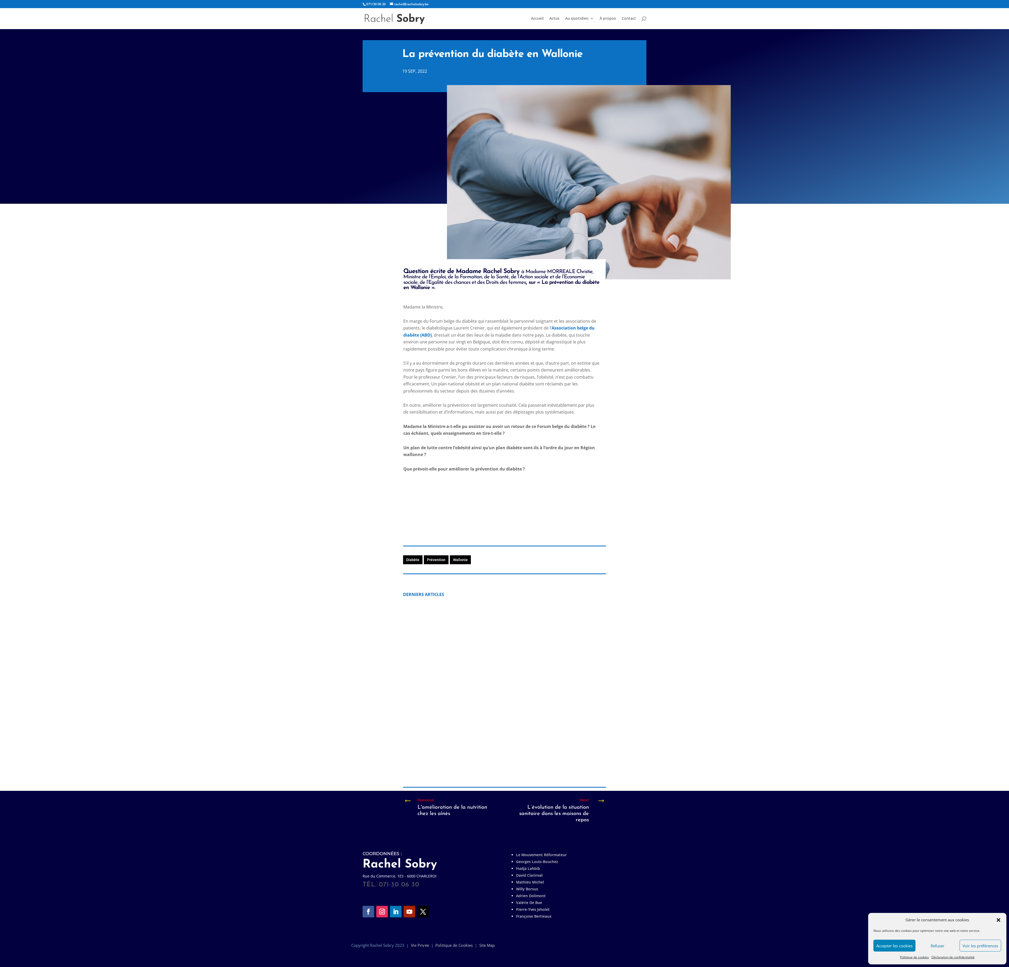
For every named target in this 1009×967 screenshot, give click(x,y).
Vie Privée (420, 945)
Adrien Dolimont (531, 895)
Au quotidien (577, 19)
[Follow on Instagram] (382, 911)
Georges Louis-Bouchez (537, 861)
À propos (608, 19)
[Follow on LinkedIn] (395, 911)
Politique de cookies (914, 957)
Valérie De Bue (529, 902)
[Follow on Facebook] (368, 911)
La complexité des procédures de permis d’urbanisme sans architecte (486, 757)
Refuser (937, 945)
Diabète (412, 560)
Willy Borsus (527, 888)
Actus (554, 19)
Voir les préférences (980, 945)
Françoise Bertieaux (534, 916)
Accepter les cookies (894, 945)
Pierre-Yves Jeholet (533, 909)
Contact (629, 19)
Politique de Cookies (454, 945)
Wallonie (460, 560)
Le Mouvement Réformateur (541, 854)
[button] (998, 920)
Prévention (436, 560)
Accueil (537, 19)
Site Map (487, 945)
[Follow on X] (423, 911)
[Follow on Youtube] (409, 911)
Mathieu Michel (530, 882)
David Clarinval (529, 875)
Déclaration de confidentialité (953, 957)
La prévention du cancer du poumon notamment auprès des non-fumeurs (491, 669)
